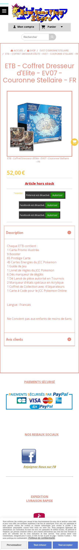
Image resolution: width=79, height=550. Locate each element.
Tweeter (18, 193)
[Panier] (74, 142)
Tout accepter (65, 545)
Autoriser (57, 195)
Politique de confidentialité (41, 538)
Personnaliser (14, 545)
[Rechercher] (52, 37)
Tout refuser (40, 545)
